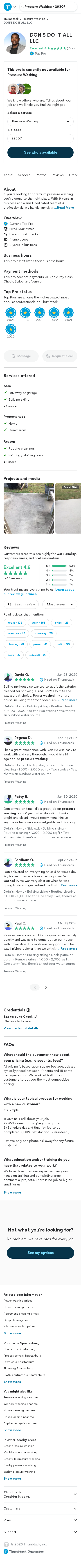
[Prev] (35, 987)
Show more (12, 1333)
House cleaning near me (19, 1410)
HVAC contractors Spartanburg (24, 1375)
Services (24, 175)
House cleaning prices (18, 1307)
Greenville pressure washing (22, 1459)
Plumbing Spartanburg (18, 1368)
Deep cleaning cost (17, 1320)
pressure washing (33, 18)
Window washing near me (21, 1404)
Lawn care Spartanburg (19, 1362)
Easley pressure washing (19, 1471)
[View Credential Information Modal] (27, 1010)
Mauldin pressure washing (21, 1452)
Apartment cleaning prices (21, 1313)
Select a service (19, 113)
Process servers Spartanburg (22, 1355)
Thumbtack (11, 18)
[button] (15, 43)
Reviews (58, 175)
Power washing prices (18, 1300)
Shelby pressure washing (20, 1465)
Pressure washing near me (21, 1397)
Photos (41, 175)
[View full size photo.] (29, 508)
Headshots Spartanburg (20, 1349)
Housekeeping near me (19, 1417)
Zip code (14, 130)
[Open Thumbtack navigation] (9, 6)
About (8, 175)
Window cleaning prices (19, 1326)
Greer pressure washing (19, 1446)
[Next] (46, 987)
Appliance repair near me (20, 1423)
